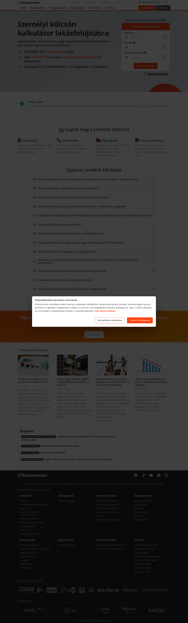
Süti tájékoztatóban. (105, 311)
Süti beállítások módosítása (109, 320)
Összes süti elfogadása (140, 320)
